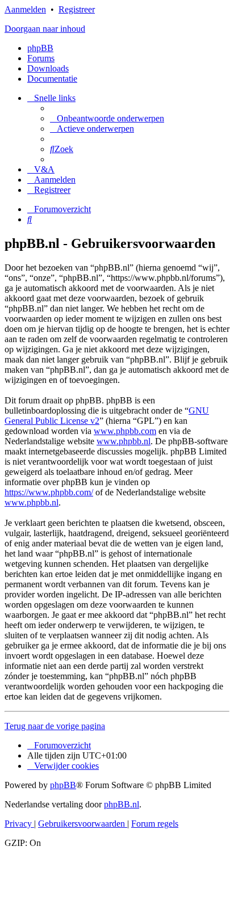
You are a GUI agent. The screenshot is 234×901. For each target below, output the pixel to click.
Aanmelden (25, 9)
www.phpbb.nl (124, 441)
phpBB (40, 48)
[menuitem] (107, 118)
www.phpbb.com (125, 431)
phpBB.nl (121, 804)
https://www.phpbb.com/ (49, 492)
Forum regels (154, 823)
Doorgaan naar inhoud (45, 28)
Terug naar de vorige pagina (55, 726)
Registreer (76, 9)
